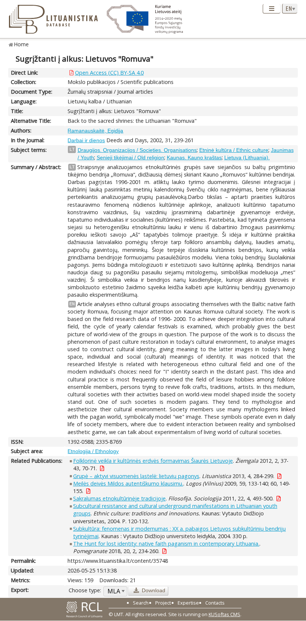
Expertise (188, 602)
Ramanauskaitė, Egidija (95, 131)
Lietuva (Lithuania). (247, 157)
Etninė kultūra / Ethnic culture (233, 150)
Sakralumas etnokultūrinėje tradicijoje (119, 498)
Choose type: (85, 590)
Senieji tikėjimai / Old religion (130, 157)
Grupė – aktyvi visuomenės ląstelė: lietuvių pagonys (136, 476)
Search (141, 602)
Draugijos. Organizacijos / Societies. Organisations (137, 150)
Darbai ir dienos (86, 140)
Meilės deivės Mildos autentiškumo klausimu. (128, 483)
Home (21, 44)
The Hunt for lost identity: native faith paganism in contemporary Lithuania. (166, 543)
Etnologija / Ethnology (93, 451)
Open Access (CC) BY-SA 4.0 (109, 72)
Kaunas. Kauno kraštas (194, 157)
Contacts (215, 602)
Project (163, 602)
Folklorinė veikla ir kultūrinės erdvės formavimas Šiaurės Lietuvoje (153, 460)
